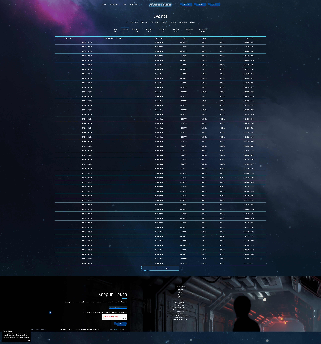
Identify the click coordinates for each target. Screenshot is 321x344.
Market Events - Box (163, 30)
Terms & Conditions (64, 329)
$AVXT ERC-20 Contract (180, 304)
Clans (124, 5)
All (126, 22)
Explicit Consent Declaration (95, 329)
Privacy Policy (71, 329)
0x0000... (204, 42)
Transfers (192, 22)
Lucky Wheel (133, 5)
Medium (180, 294)
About (104, 5)
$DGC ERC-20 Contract (180, 305)
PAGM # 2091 (87, 42)
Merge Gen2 (115, 30)
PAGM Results (154, 22)
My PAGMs (200, 5)
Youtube (180, 298)
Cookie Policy (77, 329)
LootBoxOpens (183, 22)
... (161, 268)
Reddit (180, 296)
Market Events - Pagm (176, 30)
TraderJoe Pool (180, 313)
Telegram (180, 289)
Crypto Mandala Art (180, 317)
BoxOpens (173, 22)
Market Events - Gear (189, 30)
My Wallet (214, 5)
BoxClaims (164, 22)
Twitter (180, 291)
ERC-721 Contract (180, 302)
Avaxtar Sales (134, 22)
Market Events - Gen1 (136, 30)
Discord (180, 292)
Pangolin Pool (180, 311)
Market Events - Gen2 (150, 30)
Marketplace (114, 5)
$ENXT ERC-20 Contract (180, 307)
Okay (28, 340)
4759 (167, 268)
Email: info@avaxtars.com (180, 319)
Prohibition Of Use (85, 329)
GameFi (186, 5)
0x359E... (222, 42)
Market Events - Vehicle (203, 30)
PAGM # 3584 (87, 236)
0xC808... (222, 236)
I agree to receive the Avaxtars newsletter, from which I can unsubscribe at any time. (105, 312)
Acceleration (124, 29)
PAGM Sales (144, 22)
